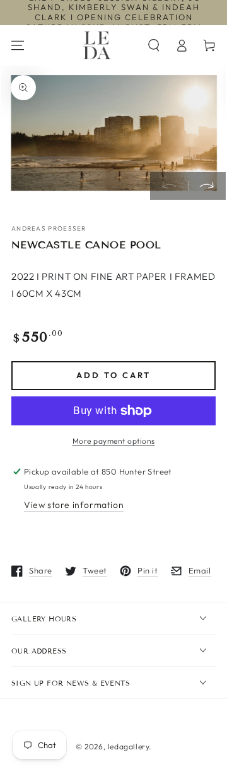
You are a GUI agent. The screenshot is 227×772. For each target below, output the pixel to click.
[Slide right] (207, 186)
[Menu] (18, 45)
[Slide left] (169, 186)
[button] (154, 45)
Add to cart (113, 375)
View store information (74, 504)
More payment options (114, 441)
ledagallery (128, 746)
